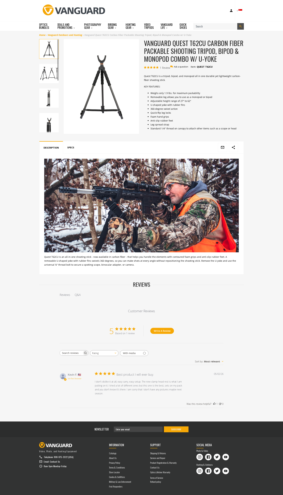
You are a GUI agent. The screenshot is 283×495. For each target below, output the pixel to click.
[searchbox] (71, 352)
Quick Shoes (183, 26)
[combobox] (104, 353)
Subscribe (176, 429)
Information (116, 445)
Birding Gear (112, 26)
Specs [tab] (70, 147)
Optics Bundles (44, 26)
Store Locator (114, 472)
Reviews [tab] (65, 295)
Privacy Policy (114, 462)
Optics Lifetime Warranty (160, 472)
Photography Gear (92, 26)
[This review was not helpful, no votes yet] (220, 404)
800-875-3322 (61, 457)
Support (155, 445)
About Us (112, 458)
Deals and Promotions (65, 26)
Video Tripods (149, 26)
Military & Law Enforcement (120, 481)
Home (42, 35)
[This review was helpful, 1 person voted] (214, 404)
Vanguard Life (167, 26)
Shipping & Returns (158, 453)
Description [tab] (51, 147)
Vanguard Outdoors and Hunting (65, 35)
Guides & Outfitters (117, 477)
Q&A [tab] (78, 295)
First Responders (115, 486)
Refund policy (155, 481)
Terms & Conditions (117, 467)
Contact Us (55, 461)
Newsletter (101, 429)
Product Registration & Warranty (163, 462)
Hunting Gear (131, 26)
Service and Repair (157, 458)
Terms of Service (156, 477)
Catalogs (112, 453)
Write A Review (162, 330)
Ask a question (181, 66)
